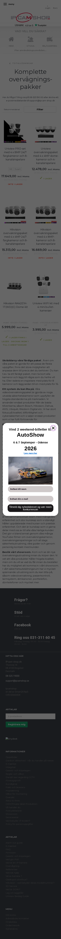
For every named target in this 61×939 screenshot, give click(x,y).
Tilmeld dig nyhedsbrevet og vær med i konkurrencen (30, 508)
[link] (30, 471)
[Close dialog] (53, 428)
